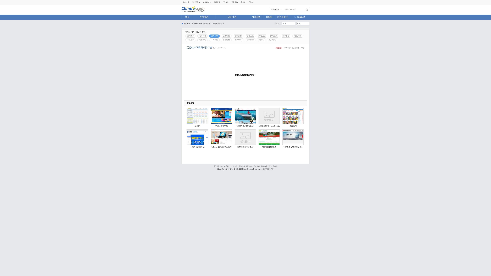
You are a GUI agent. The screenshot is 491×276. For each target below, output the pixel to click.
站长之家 (186, 2)
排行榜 (269, 17)
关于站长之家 (218, 166)
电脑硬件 (202, 36)
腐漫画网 (293, 126)
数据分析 (226, 40)
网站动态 (264, 166)
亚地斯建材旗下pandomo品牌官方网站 (269, 126)
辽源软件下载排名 (218, 24)
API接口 (225, 2)
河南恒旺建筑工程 (269, 147)
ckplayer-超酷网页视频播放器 (221, 147)
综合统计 (279, 48)
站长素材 (206, 2)
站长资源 (297, 36)
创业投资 (250, 40)
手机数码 (190, 40)
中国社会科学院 (221, 126)
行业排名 (204, 17)
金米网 (197, 126)
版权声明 (249, 166)
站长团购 (235, 2)
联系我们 (227, 166)
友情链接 (242, 166)
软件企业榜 (282, 17)
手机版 (275, 166)
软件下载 (214, 36)
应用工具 (190, 36)
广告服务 (234, 166)
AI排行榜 (256, 17)
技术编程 (226, 36)
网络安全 (262, 36)
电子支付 (202, 40)
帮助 (270, 166)
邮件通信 (285, 36)
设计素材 (238, 36)
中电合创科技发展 (197, 147)
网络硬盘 (273, 36)
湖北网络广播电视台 (245, 126)
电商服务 (238, 40)
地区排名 (232, 17)
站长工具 (195, 2)
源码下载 (217, 2)
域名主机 (250, 36)
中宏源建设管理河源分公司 (293, 147)
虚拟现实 (272, 40)
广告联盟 (214, 40)
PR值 (302, 48)
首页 (187, 17)
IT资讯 (261, 40)
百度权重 (296, 48)
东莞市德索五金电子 (245, 147)
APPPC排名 (288, 48)
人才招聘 (257, 166)
